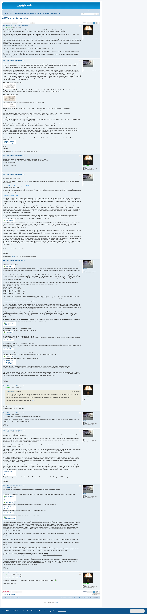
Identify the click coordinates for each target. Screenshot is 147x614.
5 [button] (97, 23)
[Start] (10, 5)
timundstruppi (11, 19)
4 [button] (95, 23)
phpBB (47, 600)
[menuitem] (12, 11)
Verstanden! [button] (137, 611)
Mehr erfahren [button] (62, 611)
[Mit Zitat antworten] (80, 26)
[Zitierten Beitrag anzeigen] (22, 391)
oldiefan (8, 61)
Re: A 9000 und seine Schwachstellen (15, 26)
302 (88, 69)
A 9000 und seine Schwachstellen (15, 18)
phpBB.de (57, 602)
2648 (88, 37)
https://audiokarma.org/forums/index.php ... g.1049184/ (16, 185)
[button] (88, 23)
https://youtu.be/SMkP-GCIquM (11, 195)
